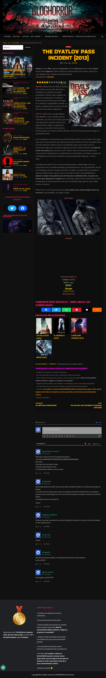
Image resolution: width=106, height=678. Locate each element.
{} (70, 436)
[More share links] (97, 310)
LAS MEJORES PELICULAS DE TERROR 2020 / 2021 (21, 120)
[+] (73, 436)
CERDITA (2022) (19, 175)
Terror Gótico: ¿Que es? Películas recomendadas (22, 105)
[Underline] (50, 436)
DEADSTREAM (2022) (21, 137)
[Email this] (87, 310)
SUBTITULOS (68, 291)
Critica (15, 135)
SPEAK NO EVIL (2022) (21, 189)
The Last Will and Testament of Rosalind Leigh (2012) (86, 405)
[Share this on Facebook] (46, 310)
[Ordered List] (56, 436)
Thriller (15, 186)
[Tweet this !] (56, 310)
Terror (68, 47)
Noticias (6, 72)
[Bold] (44, 436)
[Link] (67, 436)
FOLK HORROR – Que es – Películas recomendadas (21, 90)
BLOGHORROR (41, 364)
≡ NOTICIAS (16, 36)
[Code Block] (64, 436)
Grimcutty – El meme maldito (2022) (19, 150)
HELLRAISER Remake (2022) (21, 162)
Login (99, 422)
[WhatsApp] (66, 310)
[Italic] (47, 436)
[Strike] (53, 436)
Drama (20, 184)
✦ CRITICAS (25, 36)
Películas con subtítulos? (86, 36)
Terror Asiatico (68, 36)
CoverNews (59, 675)
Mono (74, 63)
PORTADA (7, 36)
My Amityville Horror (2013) (46, 404)
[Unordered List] (58, 436)
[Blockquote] (61, 436)
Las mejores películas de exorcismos (14, 75)
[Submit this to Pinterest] (76, 310)
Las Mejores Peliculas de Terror (14, 70)
